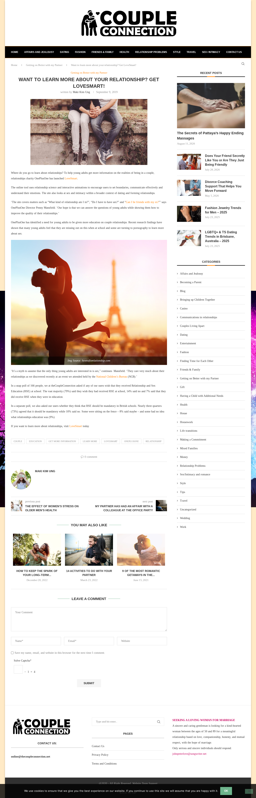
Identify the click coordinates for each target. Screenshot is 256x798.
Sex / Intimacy (211, 52)
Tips (182, 492)
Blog (182, 291)
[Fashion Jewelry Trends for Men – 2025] (189, 214)
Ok (226, 790)
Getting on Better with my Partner (199, 378)
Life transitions (188, 430)
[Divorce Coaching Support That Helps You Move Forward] (189, 188)
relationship (153, 441)
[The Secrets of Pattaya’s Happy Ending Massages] (211, 105)
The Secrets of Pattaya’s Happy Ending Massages (210, 135)
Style (177, 52)
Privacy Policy (100, 754)
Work (183, 526)
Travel (191, 52)
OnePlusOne (131, 441)
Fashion (80, 52)
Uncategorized (188, 509)
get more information (62, 441)
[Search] (243, 64)
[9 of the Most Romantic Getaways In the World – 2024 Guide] (141, 550)
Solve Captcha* (22, 660)
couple (18, 441)
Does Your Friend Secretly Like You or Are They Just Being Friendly (225, 160)
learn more (90, 441)
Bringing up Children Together (197, 299)
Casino (184, 308)
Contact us (234, 52)
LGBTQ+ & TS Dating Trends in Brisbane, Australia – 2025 (221, 236)
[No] (249, 791)
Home (14, 52)
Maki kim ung (81, 92)
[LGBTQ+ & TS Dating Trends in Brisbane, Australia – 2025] (189, 238)
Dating (64, 52)
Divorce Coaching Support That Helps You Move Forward (223, 186)
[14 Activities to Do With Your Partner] (89, 550)
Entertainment (188, 343)
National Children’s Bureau (111, 376)
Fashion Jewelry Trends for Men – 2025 (223, 210)
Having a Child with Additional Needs (201, 395)
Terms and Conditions (104, 763)
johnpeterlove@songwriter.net (189, 753)
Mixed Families (189, 448)
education (35, 441)
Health (124, 52)
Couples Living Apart (192, 325)
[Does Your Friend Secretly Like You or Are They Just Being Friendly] (189, 162)
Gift (182, 387)
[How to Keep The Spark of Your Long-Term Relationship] (37, 550)
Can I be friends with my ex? (142, 202)
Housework (186, 422)
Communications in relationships (198, 317)
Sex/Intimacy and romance (195, 474)
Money (184, 457)
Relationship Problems (151, 52)
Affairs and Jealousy (39, 52)
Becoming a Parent (190, 282)
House (183, 413)
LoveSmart (71, 178)
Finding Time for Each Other (196, 361)
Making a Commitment (193, 439)
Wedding (185, 518)
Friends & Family (103, 52)
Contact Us (98, 746)
